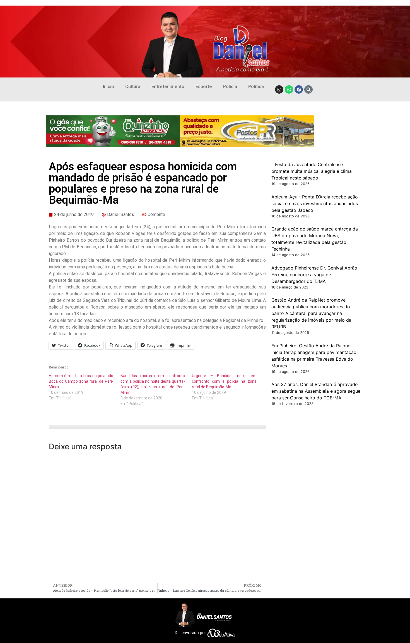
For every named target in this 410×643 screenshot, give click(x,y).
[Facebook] (299, 89)
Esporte (204, 86)
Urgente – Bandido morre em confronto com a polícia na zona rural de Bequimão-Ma (224, 381)
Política (256, 86)
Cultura (132, 86)
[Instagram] (279, 89)
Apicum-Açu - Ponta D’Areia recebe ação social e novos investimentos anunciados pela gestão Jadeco (314, 203)
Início (108, 86)
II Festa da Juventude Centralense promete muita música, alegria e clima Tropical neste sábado (311, 171)
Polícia (230, 86)
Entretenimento (167, 86)
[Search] (308, 89)
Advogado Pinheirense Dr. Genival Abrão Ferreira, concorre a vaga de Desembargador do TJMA (314, 274)
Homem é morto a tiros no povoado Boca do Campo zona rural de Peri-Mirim (81, 381)
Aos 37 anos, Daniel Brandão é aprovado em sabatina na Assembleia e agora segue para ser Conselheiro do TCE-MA (315, 391)
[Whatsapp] (289, 89)
